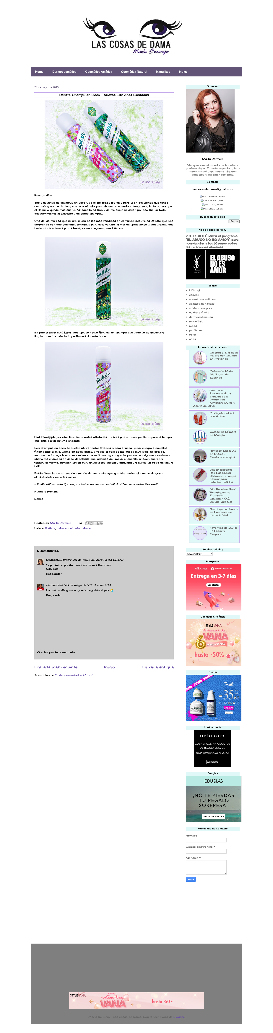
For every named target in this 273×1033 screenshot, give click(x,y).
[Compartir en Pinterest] (101, 523)
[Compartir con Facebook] (98, 523)
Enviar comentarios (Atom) (74, 675)
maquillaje (196, 321)
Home (39, 71)
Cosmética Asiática (98, 71)
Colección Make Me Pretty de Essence (221, 374)
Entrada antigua (158, 667)
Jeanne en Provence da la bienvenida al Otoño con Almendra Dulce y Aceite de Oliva (214, 398)
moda (193, 325)
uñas (192, 338)
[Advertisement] (213, 911)
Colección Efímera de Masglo (223, 433)
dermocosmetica (201, 316)
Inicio (109, 667)
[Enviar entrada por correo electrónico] (80, 522)
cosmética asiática (202, 299)
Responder (54, 573)
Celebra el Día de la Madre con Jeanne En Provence (224, 355)
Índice (183, 71)
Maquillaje (163, 71)
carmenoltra (54, 585)
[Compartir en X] (94, 523)
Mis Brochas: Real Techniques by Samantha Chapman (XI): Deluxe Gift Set (222, 495)
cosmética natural (201, 303)
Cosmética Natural (134, 71)
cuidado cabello (80, 528)
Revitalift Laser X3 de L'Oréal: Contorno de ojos (223, 454)
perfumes (196, 330)
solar (192, 334)
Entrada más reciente (55, 667)
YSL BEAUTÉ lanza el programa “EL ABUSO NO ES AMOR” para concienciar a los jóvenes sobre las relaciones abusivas (212, 241)
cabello (62, 528)
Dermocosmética (64, 71)
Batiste (50, 528)
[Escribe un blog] (91, 523)
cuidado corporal (201, 308)
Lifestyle (195, 290)
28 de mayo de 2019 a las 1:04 (87, 585)
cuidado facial (199, 312)
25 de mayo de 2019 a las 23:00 (98, 559)
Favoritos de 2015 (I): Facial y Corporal (223, 531)
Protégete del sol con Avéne (222, 414)
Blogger (178, 1016)
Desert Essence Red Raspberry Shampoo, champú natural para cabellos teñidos (223, 476)
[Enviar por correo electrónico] (87, 523)
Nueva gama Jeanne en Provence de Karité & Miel (224, 512)
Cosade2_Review (58, 559)
